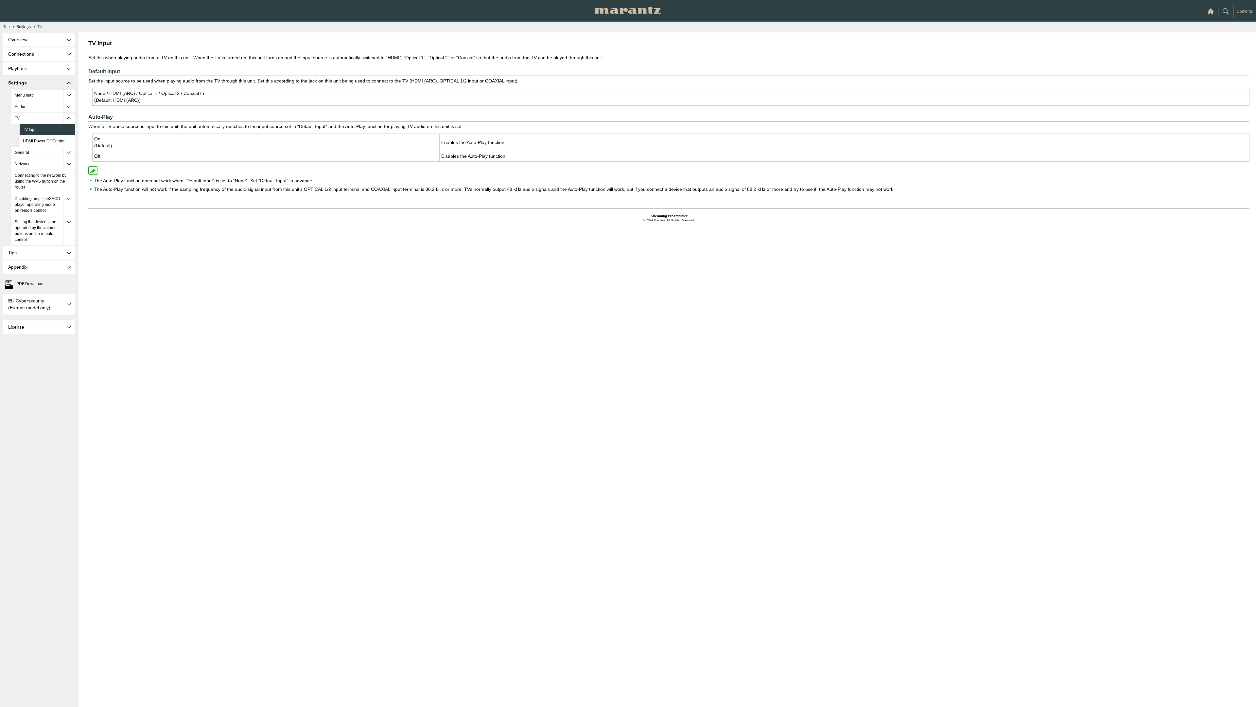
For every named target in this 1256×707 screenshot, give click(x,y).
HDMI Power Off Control (44, 141)
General (22, 152)
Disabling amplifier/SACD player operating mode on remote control (37, 204)
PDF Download (30, 283)
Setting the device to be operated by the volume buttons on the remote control (36, 231)
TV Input (30, 129)
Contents (1245, 11)
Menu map (24, 95)
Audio (20, 106)
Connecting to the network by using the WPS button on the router (40, 181)
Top (6, 27)
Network (22, 164)
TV (39, 27)
